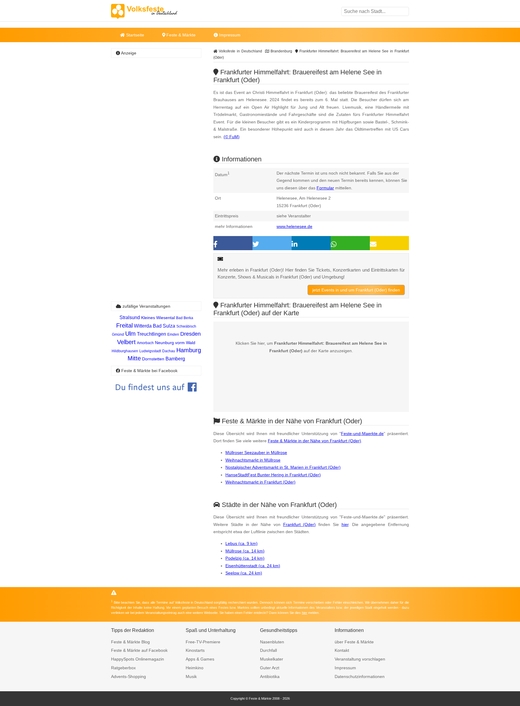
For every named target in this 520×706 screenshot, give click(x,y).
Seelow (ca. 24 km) (243, 573)
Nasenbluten (272, 641)
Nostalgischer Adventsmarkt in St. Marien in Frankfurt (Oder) (283, 467)
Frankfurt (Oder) (299, 524)
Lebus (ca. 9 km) (241, 543)
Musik (191, 676)
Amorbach (145, 343)
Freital (124, 325)
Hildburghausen (125, 351)
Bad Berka (184, 318)
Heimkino (194, 667)
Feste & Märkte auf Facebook (139, 650)
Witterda (143, 325)
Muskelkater (271, 659)
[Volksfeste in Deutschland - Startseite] (153, 11)
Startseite (134, 35)
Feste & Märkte (180, 35)
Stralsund (129, 317)
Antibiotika (270, 676)
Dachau (168, 351)
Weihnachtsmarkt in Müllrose (252, 460)
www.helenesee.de (294, 226)
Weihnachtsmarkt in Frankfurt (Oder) (260, 482)
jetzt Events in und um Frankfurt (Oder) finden (356, 290)
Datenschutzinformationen (360, 676)
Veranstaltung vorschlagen (360, 659)
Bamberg (175, 358)
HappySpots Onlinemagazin (137, 659)
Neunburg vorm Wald (175, 342)
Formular (325, 187)
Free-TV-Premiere (203, 641)
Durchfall (268, 650)
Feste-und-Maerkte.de (362, 433)
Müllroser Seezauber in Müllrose (256, 452)
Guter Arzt (269, 667)
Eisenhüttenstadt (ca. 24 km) (252, 565)
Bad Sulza (164, 325)
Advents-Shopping (128, 676)
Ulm (130, 333)
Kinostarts (195, 650)
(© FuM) (232, 136)
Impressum (229, 35)
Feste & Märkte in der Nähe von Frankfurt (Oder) (314, 440)
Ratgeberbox (123, 667)
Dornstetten (153, 358)
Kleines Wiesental (158, 317)
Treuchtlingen (151, 334)
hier (345, 524)
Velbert (126, 342)
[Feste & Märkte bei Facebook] (156, 396)
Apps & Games (200, 659)
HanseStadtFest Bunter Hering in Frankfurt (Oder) (273, 474)
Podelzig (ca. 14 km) (245, 558)
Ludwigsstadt (150, 351)
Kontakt (342, 650)
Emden (173, 334)
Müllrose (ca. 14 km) (245, 551)
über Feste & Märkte (354, 641)
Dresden (190, 334)
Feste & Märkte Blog (130, 641)
